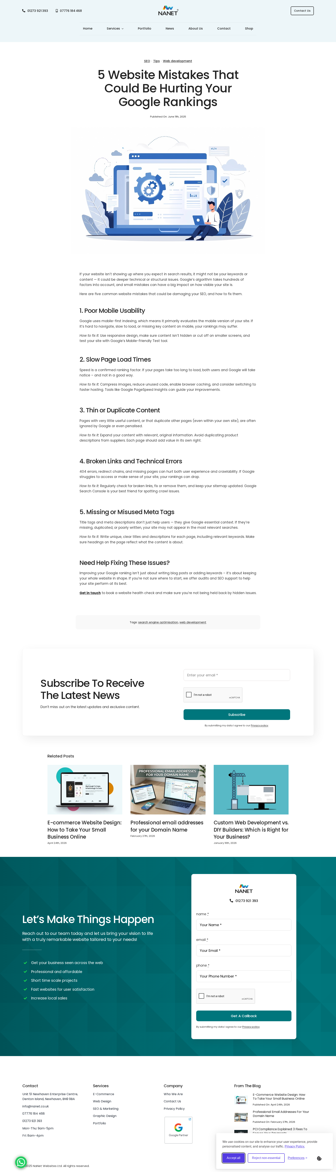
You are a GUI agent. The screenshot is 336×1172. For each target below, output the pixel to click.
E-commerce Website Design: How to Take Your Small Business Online (84, 829)
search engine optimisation (158, 622)
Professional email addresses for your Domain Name (166, 826)
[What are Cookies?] (322, 1158)
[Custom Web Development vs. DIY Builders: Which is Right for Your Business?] (251, 789)
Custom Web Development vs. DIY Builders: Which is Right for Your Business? (251, 829)
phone (202, 965)
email (202, 939)
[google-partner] (178, 1117)
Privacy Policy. (295, 1146)
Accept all (233, 1158)
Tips (156, 61)
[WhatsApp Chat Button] (21, 1162)
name (202, 914)
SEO (147, 61)
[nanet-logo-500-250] (168, 6)
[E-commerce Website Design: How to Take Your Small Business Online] (84, 789)
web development (192, 622)
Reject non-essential (266, 1158)
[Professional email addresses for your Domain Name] (167, 789)
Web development (177, 61)
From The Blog (247, 1086)
